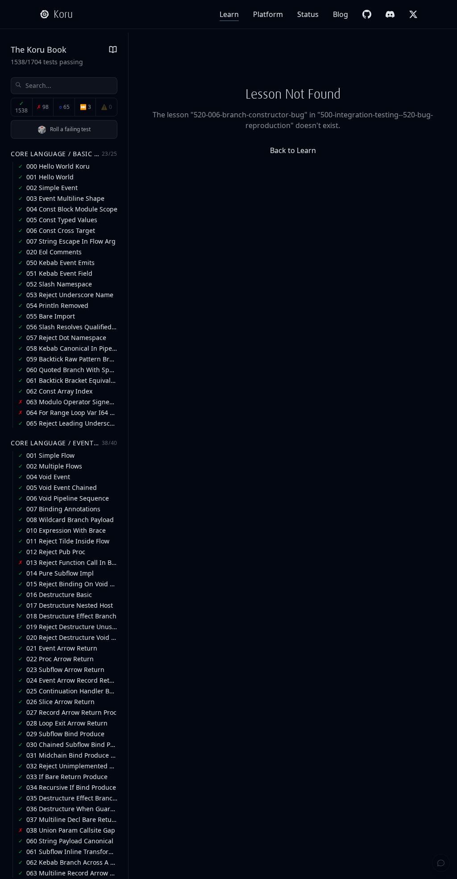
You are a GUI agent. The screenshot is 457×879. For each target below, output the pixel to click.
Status (308, 14)
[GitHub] (366, 14)
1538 (21, 107)
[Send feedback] (441, 863)
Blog (340, 14)
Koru (63, 14)
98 (43, 107)
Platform (268, 14)
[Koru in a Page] (112, 49)
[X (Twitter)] (413, 14)
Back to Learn (293, 150)
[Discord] (390, 14)
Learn (229, 14)
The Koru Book (38, 49)
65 (64, 107)
